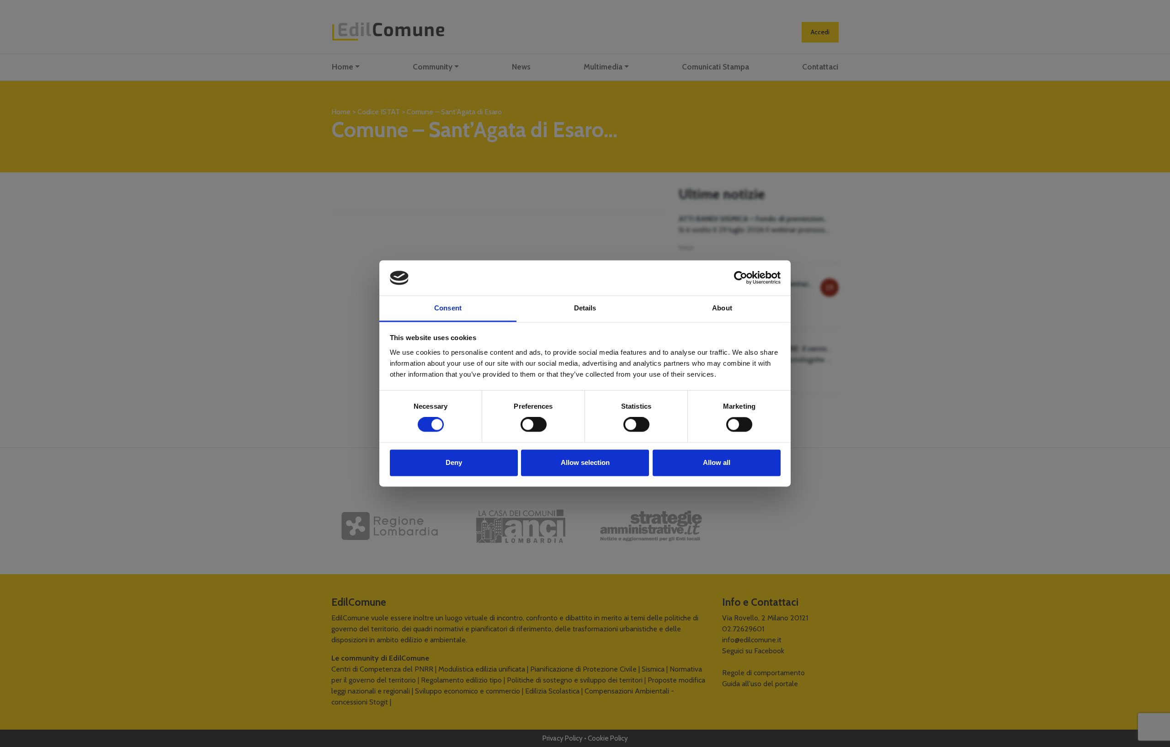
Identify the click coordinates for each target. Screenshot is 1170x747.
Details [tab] (585, 308)
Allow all (716, 462)
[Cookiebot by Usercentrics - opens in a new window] (741, 278)
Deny (454, 462)
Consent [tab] (448, 308)
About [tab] (722, 308)
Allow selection (585, 462)
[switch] (534, 424)
